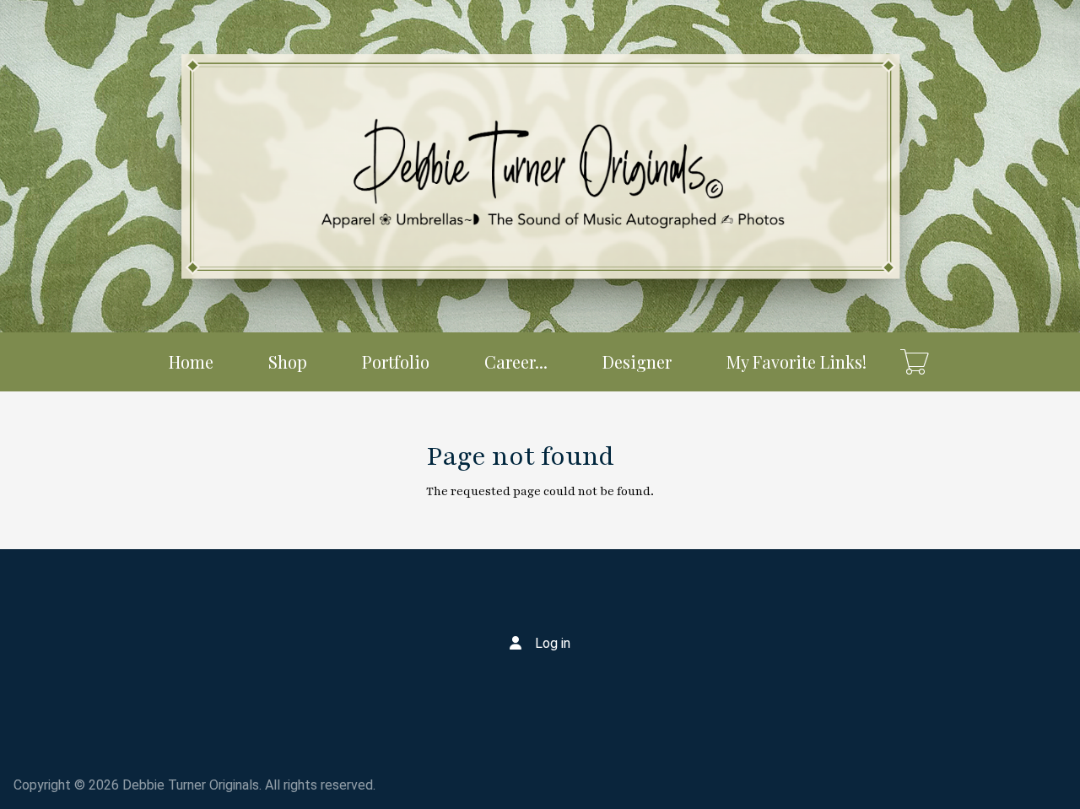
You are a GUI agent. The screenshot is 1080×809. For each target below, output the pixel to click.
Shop (287, 361)
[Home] (540, 166)
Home (191, 361)
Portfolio (395, 361)
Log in (552, 643)
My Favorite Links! (796, 361)
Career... (516, 361)
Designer (637, 361)
